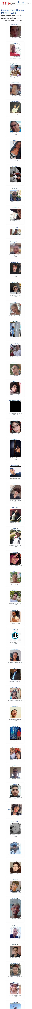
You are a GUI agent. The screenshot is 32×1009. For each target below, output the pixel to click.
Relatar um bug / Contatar (14, 707)
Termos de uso (12, 709)
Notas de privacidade (23, 709)
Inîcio (4, 707)
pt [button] (29, 3)
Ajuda (16, 711)
